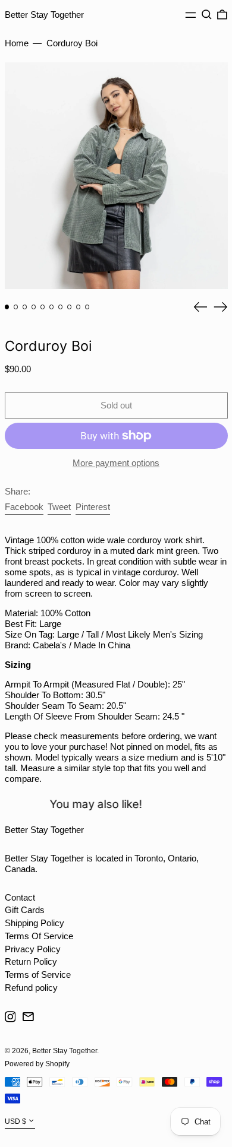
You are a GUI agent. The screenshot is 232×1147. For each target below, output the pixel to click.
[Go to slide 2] (16, 307)
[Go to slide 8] (69, 307)
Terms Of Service (39, 936)
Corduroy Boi (72, 43)
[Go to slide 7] (60, 307)
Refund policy (31, 988)
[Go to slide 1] (7, 307)
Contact (20, 897)
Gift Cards (25, 910)
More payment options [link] (116, 463)
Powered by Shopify (37, 1064)
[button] (206, 15)
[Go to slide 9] (78, 307)
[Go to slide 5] (42, 307)
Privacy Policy (33, 949)
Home (17, 43)
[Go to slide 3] (25, 307)
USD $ (15, 1121)
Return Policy (31, 961)
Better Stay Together (44, 14)
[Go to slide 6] (51, 307)
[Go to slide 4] (34, 307)
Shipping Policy (34, 923)
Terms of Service (38, 974)
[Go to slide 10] (87, 307)
